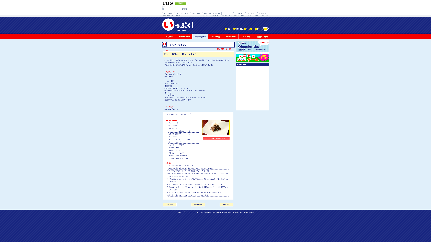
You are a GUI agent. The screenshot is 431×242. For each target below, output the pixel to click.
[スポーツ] (239, 13)
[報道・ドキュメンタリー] (211, 13)
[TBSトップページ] (168, 3)
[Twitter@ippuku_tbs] (252, 46)
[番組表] (180, 3)
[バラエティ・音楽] (182, 13)
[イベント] (249, 16)
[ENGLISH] (178, 16)
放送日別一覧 (184, 36)
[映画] (242, 16)
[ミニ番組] (251, 13)
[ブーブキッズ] (252, 57)
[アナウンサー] (216, 16)
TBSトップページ (183, 212)
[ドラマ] (168, 13)
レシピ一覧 (215, 36)
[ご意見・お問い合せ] (167, 16)
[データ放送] (234, 16)
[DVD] (256, 16)
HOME (169, 36)
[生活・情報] (196, 13)
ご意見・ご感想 (261, 36)
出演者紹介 (231, 36)
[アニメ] (227, 13)
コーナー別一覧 (200, 36)
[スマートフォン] (225, 16)
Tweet (166, 50)
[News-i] (207, 16)
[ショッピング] (263, 13)
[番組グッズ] (264, 16)
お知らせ (246, 36)
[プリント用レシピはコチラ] (216, 139)
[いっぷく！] (215, 33)
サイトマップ (194, 212)
